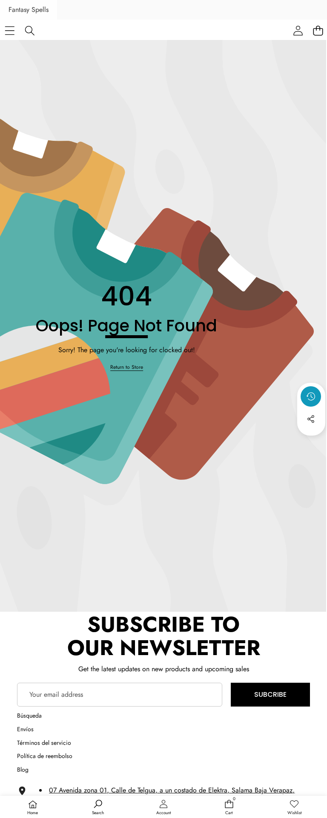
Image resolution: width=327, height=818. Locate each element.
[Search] (29, 30)
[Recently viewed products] (311, 396)
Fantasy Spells (29, 9)
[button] (311, 442)
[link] (126, 367)
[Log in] (297, 30)
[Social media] (311, 419)
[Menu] (9, 30)
